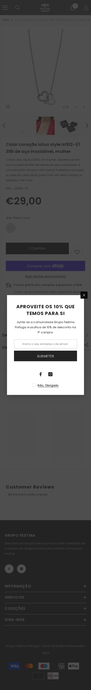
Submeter (45, 356)
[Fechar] (84, 295)
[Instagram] (50, 374)
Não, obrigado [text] (48, 385)
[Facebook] (41, 374)
